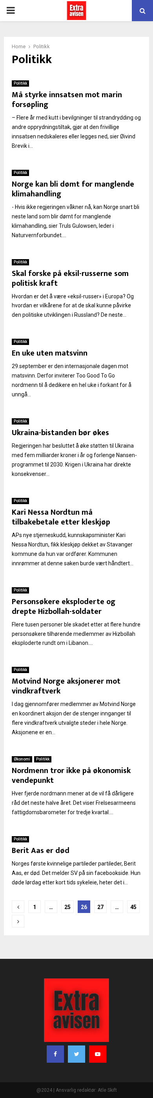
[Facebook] (55, 1054)
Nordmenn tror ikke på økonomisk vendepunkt (71, 775)
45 (133, 907)
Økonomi (22, 759)
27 (100, 907)
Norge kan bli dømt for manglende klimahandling (73, 189)
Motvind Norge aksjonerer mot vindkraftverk (66, 686)
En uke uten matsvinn (49, 353)
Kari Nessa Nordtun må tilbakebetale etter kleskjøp (61, 517)
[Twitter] (76, 1054)
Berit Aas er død (40, 850)
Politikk (20, 83)
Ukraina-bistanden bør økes (60, 432)
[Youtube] (97, 1054)
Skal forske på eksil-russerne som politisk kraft (70, 278)
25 (67, 907)
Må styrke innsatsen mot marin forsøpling (67, 99)
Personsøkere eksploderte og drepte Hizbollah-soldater (63, 606)
